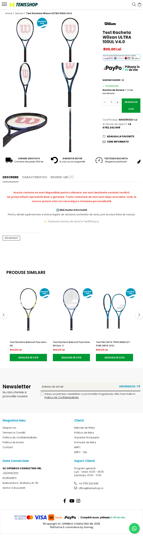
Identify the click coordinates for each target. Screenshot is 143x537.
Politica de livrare (13, 442)
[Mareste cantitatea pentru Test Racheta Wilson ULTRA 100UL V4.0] (117, 102)
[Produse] (5, 5)
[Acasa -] (24, 4)
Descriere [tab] (10, 177)
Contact (8, 447)
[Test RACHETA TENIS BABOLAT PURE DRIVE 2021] (114, 309)
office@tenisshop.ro (90, 488)
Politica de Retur (84, 432)
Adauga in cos (131, 105)
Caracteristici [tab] (34, 177)
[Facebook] (65, 501)
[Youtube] (72, 501)
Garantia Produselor (86, 437)
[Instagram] (78, 501)
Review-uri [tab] (62, 177)
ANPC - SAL (80, 452)
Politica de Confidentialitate (61, 397)
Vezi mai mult (11, 238)
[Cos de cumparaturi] (139, 5)
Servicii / (20, 13)
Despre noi (9, 427)
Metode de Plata (84, 427)
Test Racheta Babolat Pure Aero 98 (28, 343)
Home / (10, 13)
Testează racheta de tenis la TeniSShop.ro (73, 221)
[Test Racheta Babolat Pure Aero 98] (28, 309)
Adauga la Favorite (120, 136)
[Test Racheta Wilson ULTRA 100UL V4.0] (25, 40)
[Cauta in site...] (134, 5)
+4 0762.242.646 (88, 483)
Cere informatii (118, 141)
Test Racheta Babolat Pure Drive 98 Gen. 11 (71, 343)
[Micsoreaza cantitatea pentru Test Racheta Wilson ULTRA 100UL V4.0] (105, 102)
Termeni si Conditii (14, 432)
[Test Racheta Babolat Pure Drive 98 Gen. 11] (71, 309)
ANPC (77, 447)
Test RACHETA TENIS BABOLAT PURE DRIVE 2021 (113, 343)
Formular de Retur (85, 442)
